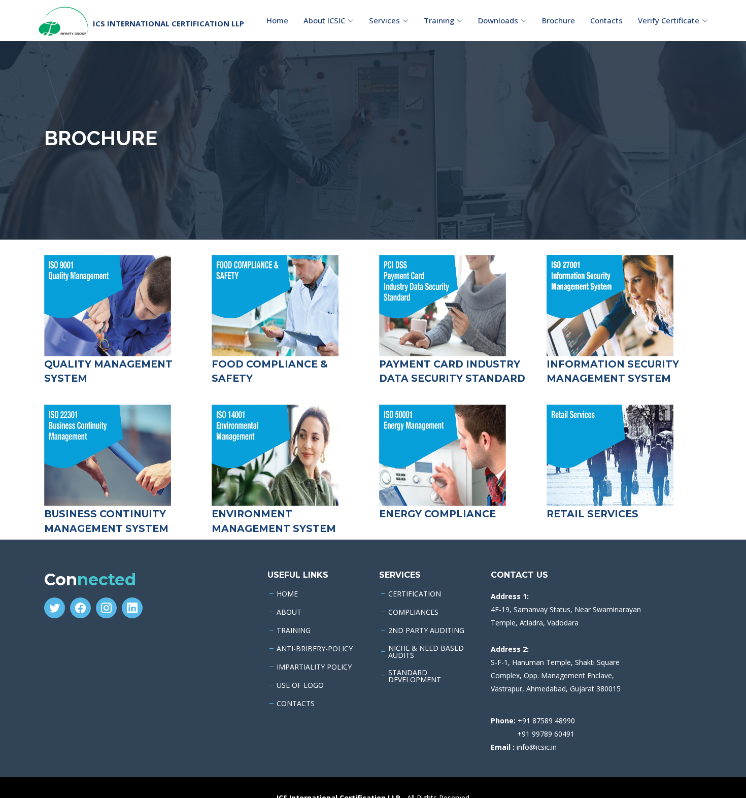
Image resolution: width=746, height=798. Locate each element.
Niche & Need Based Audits (426, 652)
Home (277, 20)
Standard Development (414, 676)
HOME (287, 593)
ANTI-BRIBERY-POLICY (315, 648)
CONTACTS (296, 703)
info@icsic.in (537, 747)
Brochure (558, 20)
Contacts (606, 20)
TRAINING (294, 630)
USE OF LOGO (300, 685)
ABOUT (289, 612)
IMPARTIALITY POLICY (314, 667)
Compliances (413, 612)
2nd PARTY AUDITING (426, 630)
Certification (414, 593)
